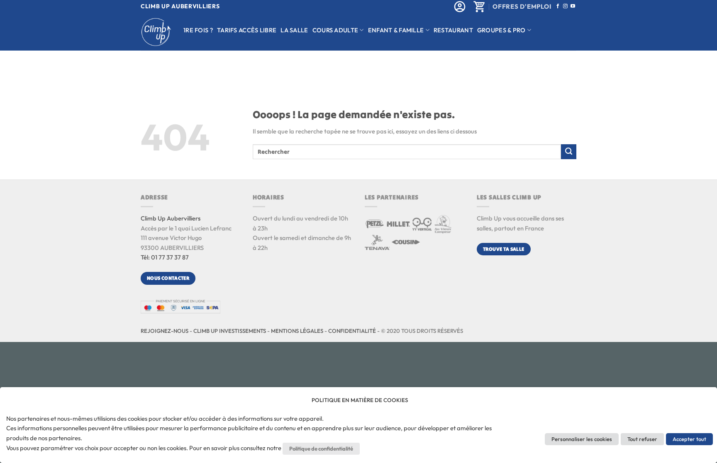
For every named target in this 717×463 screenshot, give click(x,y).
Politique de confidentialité (321, 448)
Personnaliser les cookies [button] (581, 439)
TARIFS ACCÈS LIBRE (246, 30)
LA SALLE (294, 30)
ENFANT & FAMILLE (396, 30)
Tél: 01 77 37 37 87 (165, 257)
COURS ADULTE (335, 30)
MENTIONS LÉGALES (297, 330)
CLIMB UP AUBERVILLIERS (180, 6)
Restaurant (453, 30)
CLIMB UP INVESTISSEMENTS (229, 330)
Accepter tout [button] (689, 439)
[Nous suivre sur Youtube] (573, 6)
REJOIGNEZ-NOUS (164, 330)
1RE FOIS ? (198, 30)
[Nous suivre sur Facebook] (558, 6)
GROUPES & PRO (501, 30)
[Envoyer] (568, 151)
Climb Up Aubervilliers (170, 218)
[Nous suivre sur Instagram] (565, 6)
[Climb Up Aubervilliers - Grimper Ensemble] (156, 32)
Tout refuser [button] (642, 439)
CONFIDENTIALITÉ (352, 330)
